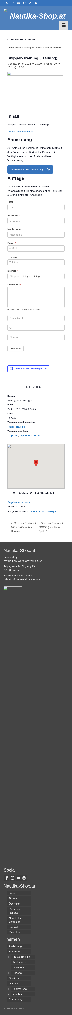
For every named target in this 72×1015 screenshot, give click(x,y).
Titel (10, 201)
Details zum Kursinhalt (20, 131)
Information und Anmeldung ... (29, 169)
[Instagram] (12, 878)
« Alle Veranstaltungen (21, 39)
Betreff (12, 270)
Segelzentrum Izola (18, 502)
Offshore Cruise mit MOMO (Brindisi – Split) (51, 527)
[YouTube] (18, 878)
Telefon (12, 257)
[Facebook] (6, 878)
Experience (25, 435)
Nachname (14, 229)
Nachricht (14, 284)
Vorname (13, 215)
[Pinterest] (24, 878)
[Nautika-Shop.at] (36, 15)
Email (11, 243)
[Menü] (63, 25)
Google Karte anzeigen (43, 511)
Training (20, 426)
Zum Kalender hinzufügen (29, 368)
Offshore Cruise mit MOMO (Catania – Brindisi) (24, 527)
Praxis (11, 426)
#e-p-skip (12, 435)
